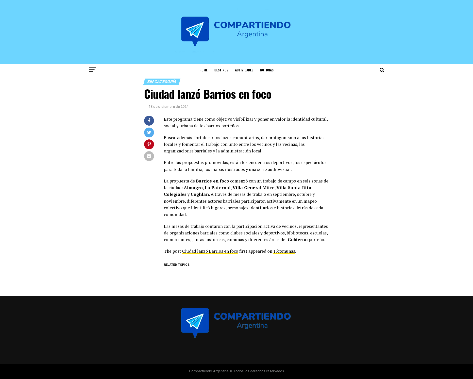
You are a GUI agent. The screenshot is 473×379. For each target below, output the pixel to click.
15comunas (284, 251)
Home (203, 69)
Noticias (266, 69)
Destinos (221, 69)
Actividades (244, 69)
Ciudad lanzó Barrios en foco (210, 251)
